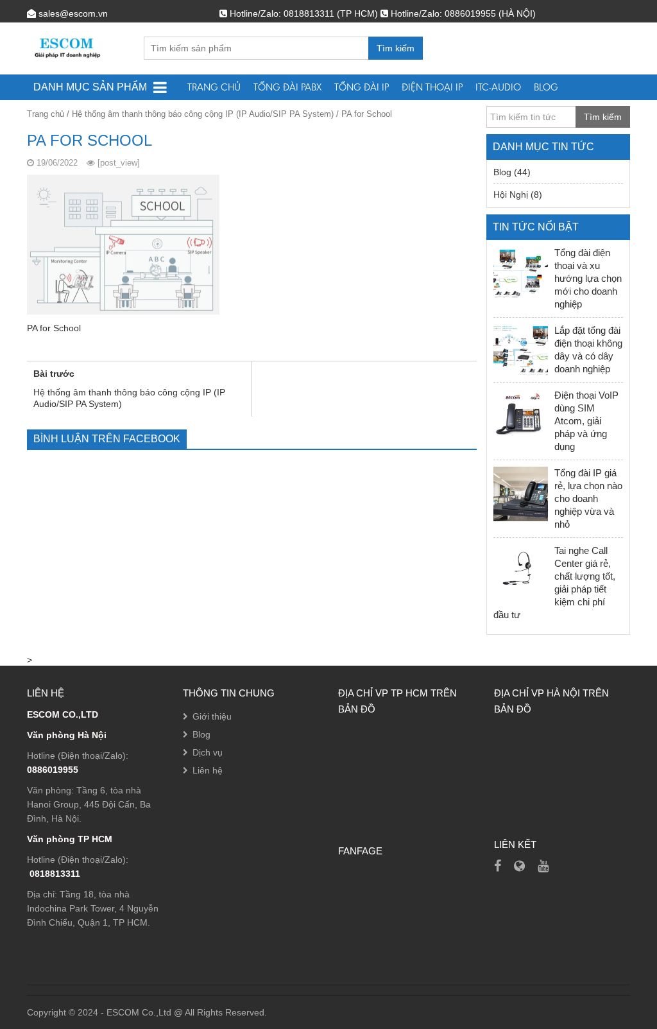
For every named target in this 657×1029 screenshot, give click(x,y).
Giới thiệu (212, 716)
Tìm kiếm (395, 48)
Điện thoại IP (432, 87)
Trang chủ (214, 87)
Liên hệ (207, 770)
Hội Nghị (510, 194)
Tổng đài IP (361, 87)
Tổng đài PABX (287, 87)
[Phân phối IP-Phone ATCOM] (519, 866)
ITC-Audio (498, 87)
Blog (546, 87)
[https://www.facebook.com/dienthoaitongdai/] (497, 866)
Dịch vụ (207, 752)
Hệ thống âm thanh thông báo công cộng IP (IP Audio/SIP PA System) (203, 114)
